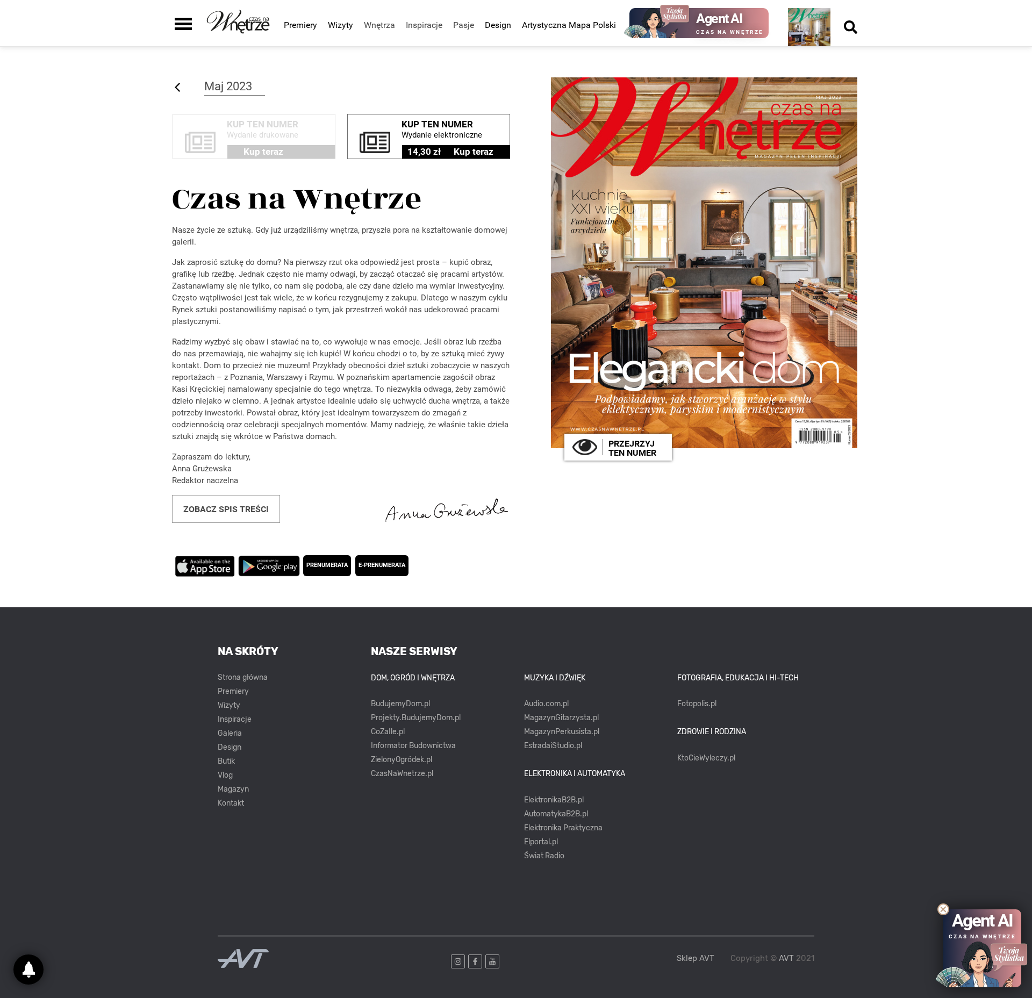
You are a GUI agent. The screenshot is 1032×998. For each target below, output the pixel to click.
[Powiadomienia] (28, 969)
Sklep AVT (695, 958)
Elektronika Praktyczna (563, 827)
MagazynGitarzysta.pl (561, 717)
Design (498, 25)
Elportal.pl (541, 841)
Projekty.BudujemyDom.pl (416, 717)
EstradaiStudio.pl (553, 745)
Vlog (225, 775)
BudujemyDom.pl (400, 703)
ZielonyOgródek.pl (401, 759)
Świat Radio (544, 855)
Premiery (300, 25)
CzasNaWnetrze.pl (402, 773)
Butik (226, 761)
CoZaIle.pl (388, 731)
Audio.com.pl (546, 703)
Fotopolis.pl (696, 703)
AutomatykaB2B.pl (556, 813)
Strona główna (243, 677)
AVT (786, 958)
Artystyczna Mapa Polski (569, 25)
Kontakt (231, 803)
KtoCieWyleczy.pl (706, 758)
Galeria (230, 733)
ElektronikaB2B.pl (554, 800)
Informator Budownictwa (413, 745)
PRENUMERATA (327, 565)
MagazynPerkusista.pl (561, 731)
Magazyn (233, 789)
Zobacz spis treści (226, 509)
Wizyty (340, 25)
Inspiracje (235, 719)
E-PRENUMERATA (382, 565)
